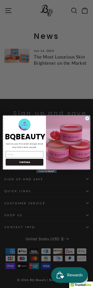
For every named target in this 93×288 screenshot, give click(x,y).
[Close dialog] (87, 118)
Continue (24, 162)
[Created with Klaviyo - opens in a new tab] (46, 171)
